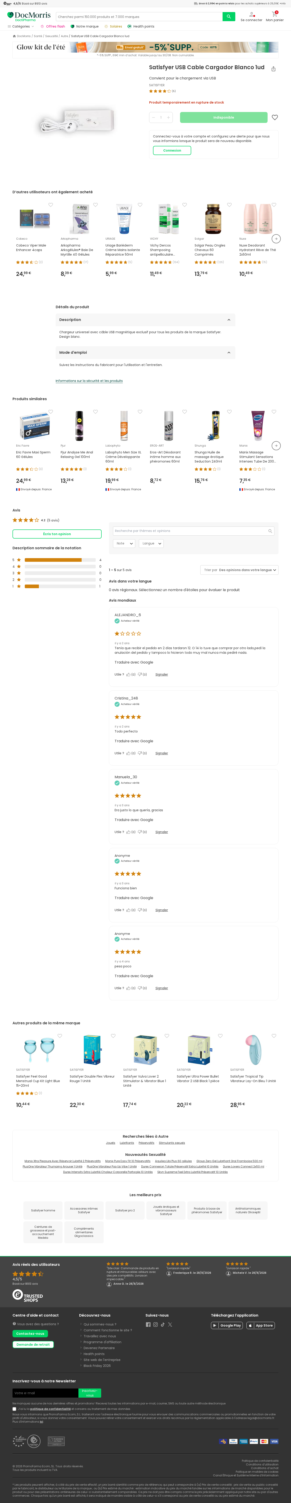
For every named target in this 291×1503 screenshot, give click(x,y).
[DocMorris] (28, 16)
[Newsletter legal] (15, 1409)
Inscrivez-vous (90, 1393)
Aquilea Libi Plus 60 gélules (173, 1161)
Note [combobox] (120, 543)
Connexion (172, 150)
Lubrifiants (127, 1143)
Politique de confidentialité (260, 1461)
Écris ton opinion (57, 534)
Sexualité (51, 36)
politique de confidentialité (50, 1409)
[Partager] (273, 69)
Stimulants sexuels (172, 1143)
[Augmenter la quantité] (168, 117)
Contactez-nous (30, 1333)
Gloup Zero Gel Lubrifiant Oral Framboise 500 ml (229, 1161)
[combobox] (244, 570)
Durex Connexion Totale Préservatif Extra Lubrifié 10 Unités (179, 1166)
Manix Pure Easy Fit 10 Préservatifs (128, 1161)
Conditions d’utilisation (262, 1464)
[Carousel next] (276, 238)
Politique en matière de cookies (257, 1472)
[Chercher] (229, 16)
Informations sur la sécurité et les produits (89, 381)
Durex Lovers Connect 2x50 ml (243, 1166)
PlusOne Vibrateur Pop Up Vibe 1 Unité (112, 1166)
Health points (94, 1354)
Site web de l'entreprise (102, 1360)
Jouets (110, 1143)
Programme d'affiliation (102, 1342)
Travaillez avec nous (100, 1336)
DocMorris (24, 36)
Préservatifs (146, 1143)
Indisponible (223, 117)
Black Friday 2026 (97, 1365)
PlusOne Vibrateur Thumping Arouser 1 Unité (52, 1166)
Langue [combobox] (148, 543)
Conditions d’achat (264, 1468)
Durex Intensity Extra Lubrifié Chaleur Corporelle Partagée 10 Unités (108, 1172)
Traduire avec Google (134, 662)
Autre (64, 36)
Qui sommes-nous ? (100, 1324)
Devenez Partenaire (99, 1348)
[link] (36, 520)
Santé (38, 36)
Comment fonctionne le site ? (108, 1330)
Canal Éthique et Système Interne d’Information (245, 1475)
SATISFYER (157, 85)
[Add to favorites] (274, 117)
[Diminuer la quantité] (153, 117)
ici (41, 1422)
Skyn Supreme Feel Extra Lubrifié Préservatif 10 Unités (192, 1172)
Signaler (162, 674)
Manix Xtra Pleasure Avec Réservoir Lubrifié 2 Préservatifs (63, 1161)
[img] (77, 121)
